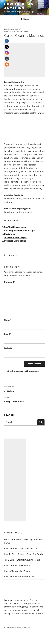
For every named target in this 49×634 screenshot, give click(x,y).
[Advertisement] (24, 60)
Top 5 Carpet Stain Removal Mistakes (22, 560)
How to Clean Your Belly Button (19, 576)
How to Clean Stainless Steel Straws (21, 548)
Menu (26, 19)
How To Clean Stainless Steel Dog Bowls (23, 554)
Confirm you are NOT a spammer (23, 371)
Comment (9, 282)
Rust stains (9, 234)
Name (7, 320)
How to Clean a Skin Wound (17, 571)
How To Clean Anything (18, 6)
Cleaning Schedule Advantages (19, 230)
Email (7, 334)
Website (8, 348)
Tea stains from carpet (15, 237)
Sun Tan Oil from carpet (15, 227)
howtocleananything (16, 32)
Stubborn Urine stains (15, 241)
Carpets (12, 255)
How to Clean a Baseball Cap (17, 565)
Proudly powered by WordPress (17, 627)
